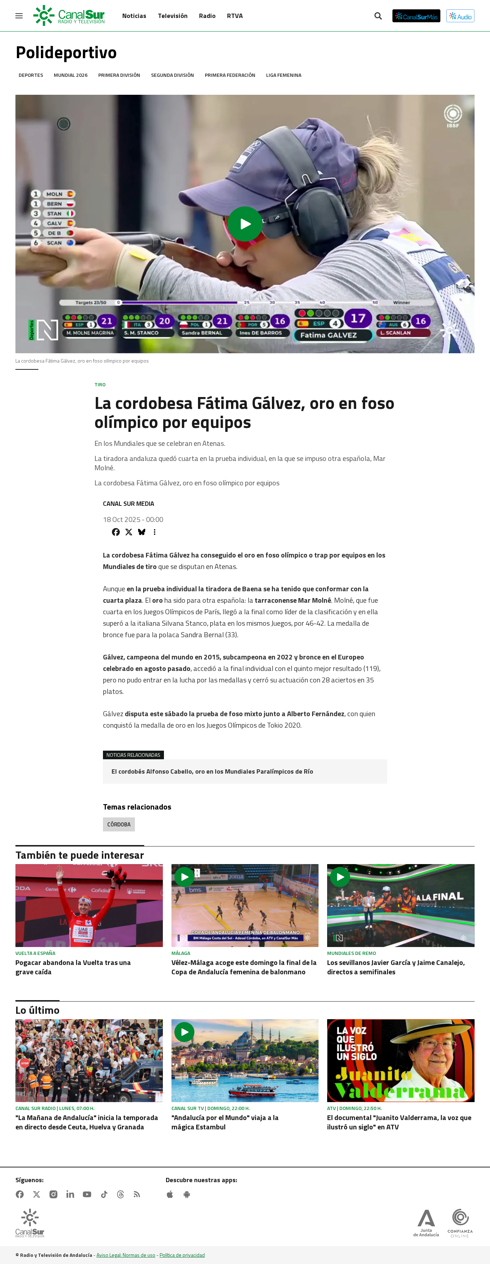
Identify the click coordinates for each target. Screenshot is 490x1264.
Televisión (173, 15)
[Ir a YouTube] (88, 1194)
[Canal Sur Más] (416, 15)
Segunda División (172, 75)
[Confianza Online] (460, 1224)
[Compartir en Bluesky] (141, 532)
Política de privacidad (182, 1255)
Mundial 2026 (71, 75)
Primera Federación (230, 75)
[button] (245, 224)
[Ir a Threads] (122, 1194)
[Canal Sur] (69, 16)
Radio (207, 15)
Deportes (31, 75)
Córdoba (119, 824)
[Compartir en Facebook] (116, 532)
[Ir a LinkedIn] (71, 1194)
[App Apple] (171, 1194)
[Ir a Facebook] (21, 1194)
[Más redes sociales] (154, 532)
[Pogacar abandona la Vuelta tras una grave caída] (89, 905)
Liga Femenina (283, 75)
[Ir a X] (38, 1194)
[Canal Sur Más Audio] (460, 15)
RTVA (235, 15)
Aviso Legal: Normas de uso (125, 1255)
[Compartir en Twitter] (128, 532)
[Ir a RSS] (138, 1194)
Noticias (134, 15)
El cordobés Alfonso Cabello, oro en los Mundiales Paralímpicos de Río (212, 771)
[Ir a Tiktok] (105, 1194)
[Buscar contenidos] (378, 16)
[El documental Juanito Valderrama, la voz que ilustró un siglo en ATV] (401, 1060)
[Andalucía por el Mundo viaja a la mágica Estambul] (245, 1060)
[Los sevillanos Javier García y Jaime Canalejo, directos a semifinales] (401, 905)
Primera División (119, 75)
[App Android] (188, 1194)
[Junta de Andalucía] (426, 1224)
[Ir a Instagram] (55, 1194)
